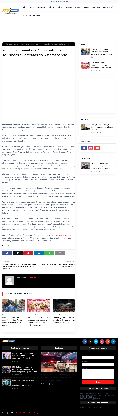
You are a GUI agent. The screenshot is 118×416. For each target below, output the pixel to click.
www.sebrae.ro (65, 235)
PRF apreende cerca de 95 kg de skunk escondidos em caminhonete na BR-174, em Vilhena (58, 377)
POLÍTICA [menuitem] (51, 7)
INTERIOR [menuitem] (36, 15)
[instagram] (90, 148)
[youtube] (97, 148)
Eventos (15, 44)
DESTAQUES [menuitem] (27, 15)
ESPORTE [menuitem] (86, 7)
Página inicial (8, 44)
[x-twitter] (90, 341)
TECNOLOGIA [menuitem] (96, 7)
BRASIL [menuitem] (32, 7)
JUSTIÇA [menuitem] (77, 7)
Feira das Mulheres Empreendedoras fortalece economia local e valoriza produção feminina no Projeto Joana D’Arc (37, 320)
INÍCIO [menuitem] (25, 7)
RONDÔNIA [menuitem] (41, 7)
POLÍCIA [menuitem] (59, 7)
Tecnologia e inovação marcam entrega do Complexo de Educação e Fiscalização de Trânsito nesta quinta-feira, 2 (100, 166)
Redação (45, 384)
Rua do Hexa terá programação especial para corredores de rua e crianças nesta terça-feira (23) (64, 319)
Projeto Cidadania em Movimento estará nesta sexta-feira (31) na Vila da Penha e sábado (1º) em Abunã (12, 320)
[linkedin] (113, 341)
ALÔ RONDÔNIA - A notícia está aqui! (27, 413)
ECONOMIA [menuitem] (68, 7)
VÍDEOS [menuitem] (105, 7)
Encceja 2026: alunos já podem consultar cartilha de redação (102, 127)
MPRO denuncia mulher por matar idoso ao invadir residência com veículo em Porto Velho (23, 383)
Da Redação (31, 277)
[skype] (96, 341)
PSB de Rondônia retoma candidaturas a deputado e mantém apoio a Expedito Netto (24, 369)
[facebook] (84, 148)
